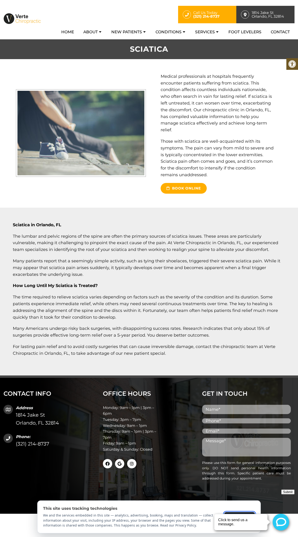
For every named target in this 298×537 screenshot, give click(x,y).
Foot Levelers (244, 32)
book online (186, 188)
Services (205, 32)
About (90, 32)
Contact (280, 32)
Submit (288, 492)
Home (67, 32)
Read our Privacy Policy (178, 525)
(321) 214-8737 (32, 444)
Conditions (169, 32)
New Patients (126, 32)
